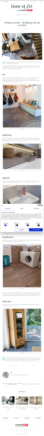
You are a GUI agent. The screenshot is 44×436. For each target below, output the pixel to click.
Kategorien (19, 14)
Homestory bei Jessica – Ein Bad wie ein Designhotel (36, 407)
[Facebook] (3, 1)
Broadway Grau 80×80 (26, 77)
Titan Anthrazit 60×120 (24, 140)
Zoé (18, 28)
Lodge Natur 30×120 (25, 241)
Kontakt (16, 429)
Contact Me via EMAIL (16, 418)
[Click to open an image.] (22, 46)
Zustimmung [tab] (7, 208)
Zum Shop (25, 14)
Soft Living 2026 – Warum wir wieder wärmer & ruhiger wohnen (22, 407)
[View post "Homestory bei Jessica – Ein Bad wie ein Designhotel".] (35, 400)
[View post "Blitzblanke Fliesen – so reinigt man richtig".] (8, 400)
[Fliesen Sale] (22, 7)
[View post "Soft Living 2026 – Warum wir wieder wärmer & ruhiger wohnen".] (22, 400)
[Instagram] (5, 1)
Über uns (12, 429)
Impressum (21, 429)
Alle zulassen (36, 229)
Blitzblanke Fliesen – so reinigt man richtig (8, 407)
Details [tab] (22, 208)
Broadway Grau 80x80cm (14, 305)
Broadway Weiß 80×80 (32, 182)
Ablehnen (21, 229)
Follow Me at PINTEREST (38, 418)
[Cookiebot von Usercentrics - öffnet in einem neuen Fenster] (38, 205)
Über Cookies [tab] (36, 208)
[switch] (16, 225)
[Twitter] (10, 366)
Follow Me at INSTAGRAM (6, 418)
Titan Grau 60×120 (15, 140)
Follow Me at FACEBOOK (27, 418)
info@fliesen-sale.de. (38, 360)
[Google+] (14, 366)
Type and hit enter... (34, 1)
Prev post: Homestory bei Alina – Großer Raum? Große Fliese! (12, 384)
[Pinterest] (7, 1)
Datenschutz (26, 429)
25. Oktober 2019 (23, 28)
